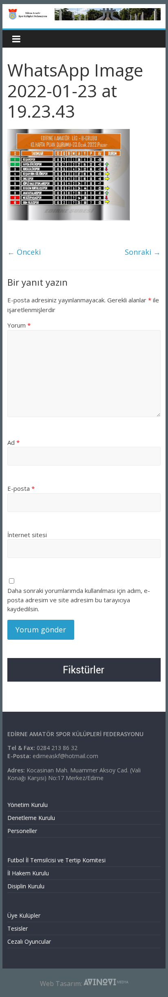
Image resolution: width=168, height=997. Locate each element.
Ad (13, 442)
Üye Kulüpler (23, 915)
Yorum (19, 325)
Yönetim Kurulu (27, 805)
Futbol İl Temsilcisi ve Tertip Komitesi (56, 860)
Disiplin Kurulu (25, 886)
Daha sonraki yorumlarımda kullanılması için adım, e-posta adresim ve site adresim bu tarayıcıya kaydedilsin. (78, 599)
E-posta (21, 488)
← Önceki (24, 252)
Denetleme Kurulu (31, 818)
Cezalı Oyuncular (29, 941)
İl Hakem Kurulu (28, 873)
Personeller (22, 831)
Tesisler (17, 928)
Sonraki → (143, 252)
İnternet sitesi (27, 535)
